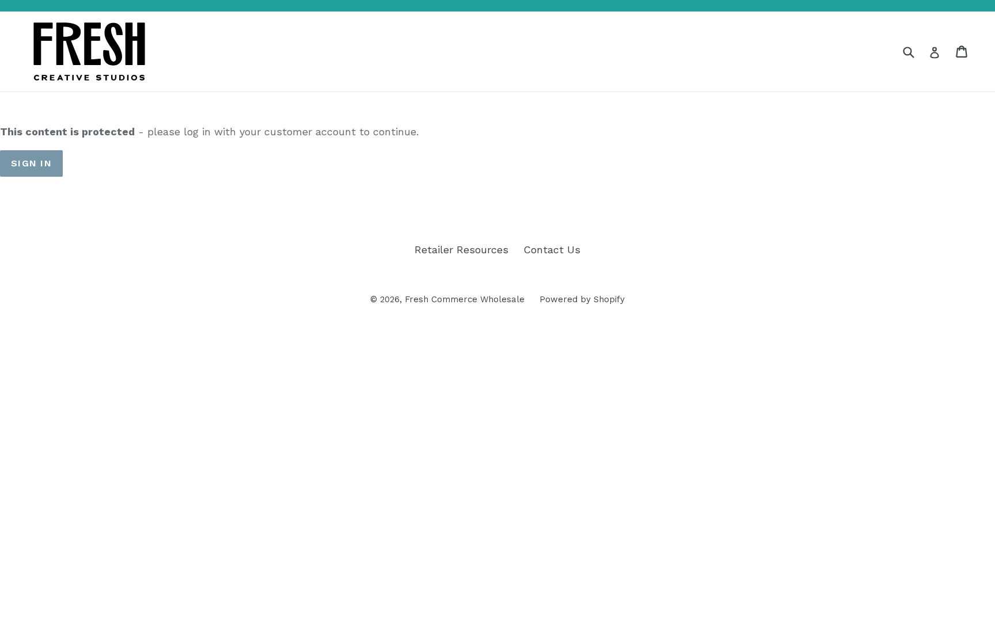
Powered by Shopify (582, 299)
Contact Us (551, 249)
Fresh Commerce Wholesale (465, 299)
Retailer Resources (461, 249)
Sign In (31, 163)
